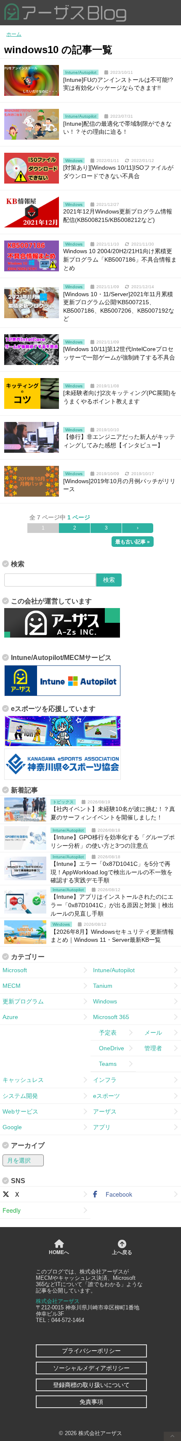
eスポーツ (106, 1095)
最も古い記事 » (132, 542)
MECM (12, 985)
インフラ (105, 1079)
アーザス (105, 1111)
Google (12, 1127)
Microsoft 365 (111, 1017)
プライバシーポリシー (91, 1350)
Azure (10, 1017)
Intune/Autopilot (114, 970)
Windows (105, 1001)
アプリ (102, 1127)
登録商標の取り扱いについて (91, 1385)
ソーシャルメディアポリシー (91, 1368)
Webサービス (20, 1111)
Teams (105, 1063)
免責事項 (91, 1401)
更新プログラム (23, 1001)
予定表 (105, 1032)
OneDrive (108, 1048)
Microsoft (15, 970)
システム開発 (20, 1095)
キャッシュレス (23, 1079)
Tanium (102, 985)
